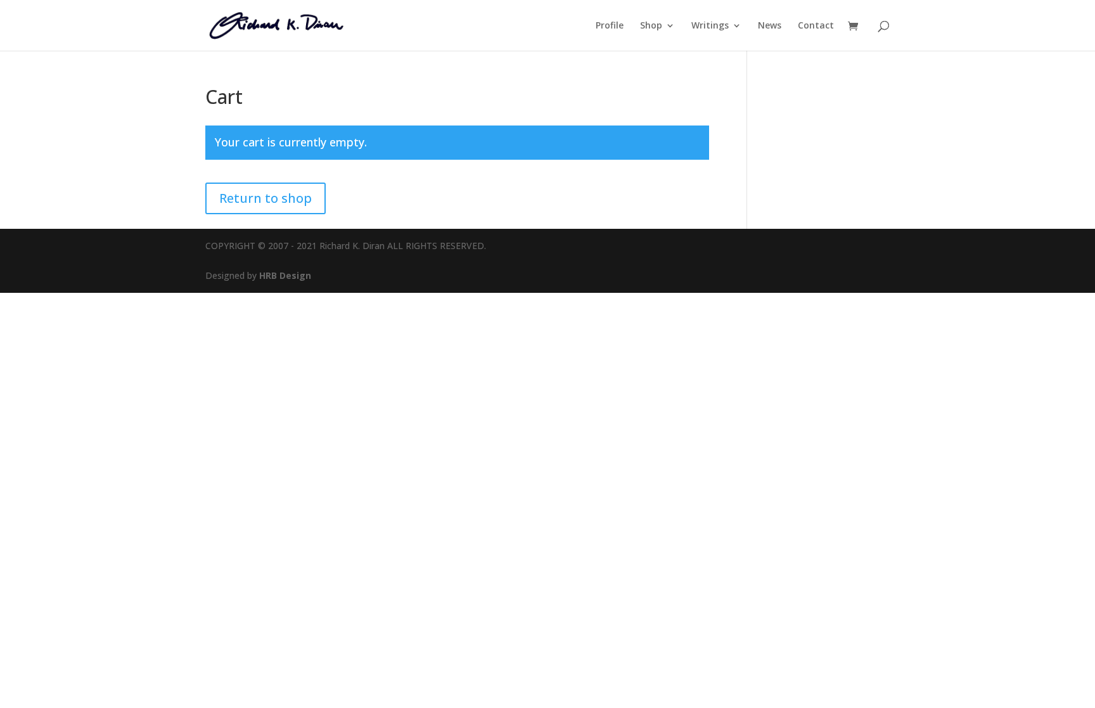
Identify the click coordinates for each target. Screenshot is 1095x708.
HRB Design (285, 275)
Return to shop (265, 198)
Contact (816, 26)
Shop (651, 26)
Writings (710, 26)
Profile (610, 26)
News (769, 26)
